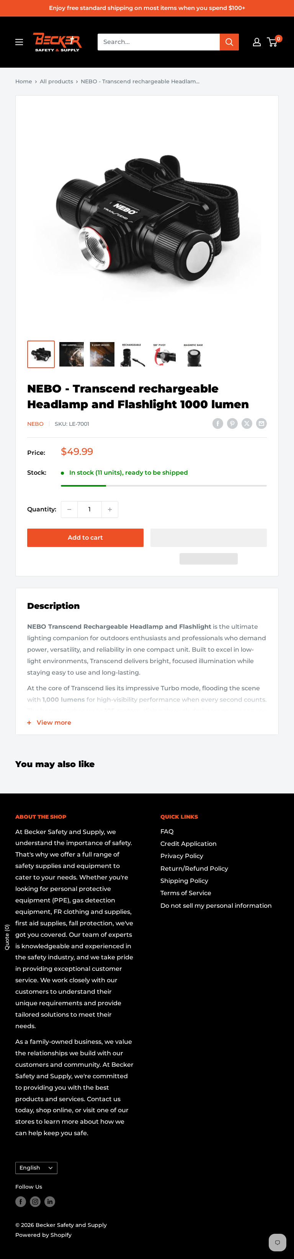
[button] (208, 538)
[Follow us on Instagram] (35, 1201)
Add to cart (85, 537)
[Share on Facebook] (217, 423)
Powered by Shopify (43, 1234)
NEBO (35, 423)
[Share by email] (261, 423)
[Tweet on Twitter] (247, 423)
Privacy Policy (181, 856)
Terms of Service (185, 893)
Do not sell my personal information (216, 905)
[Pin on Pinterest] (232, 423)
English (30, 1168)
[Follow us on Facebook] (20, 1201)
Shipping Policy (184, 880)
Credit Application (188, 843)
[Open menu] (19, 42)
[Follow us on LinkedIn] (49, 1201)
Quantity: (41, 509)
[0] (272, 42)
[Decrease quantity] (69, 509)
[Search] (229, 42)
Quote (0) (6, 937)
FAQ (166, 831)
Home (23, 81)
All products (56, 81)
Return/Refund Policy (194, 868)
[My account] (257, 42)
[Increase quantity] (110, 509)
